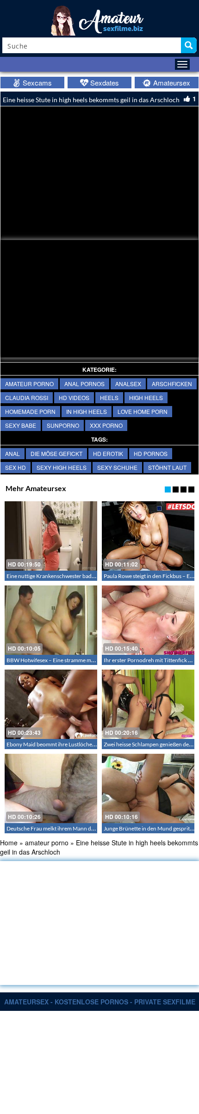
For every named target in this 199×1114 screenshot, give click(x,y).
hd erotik (108, 453)
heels (109, 397)
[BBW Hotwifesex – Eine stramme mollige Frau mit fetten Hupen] (51, 620)
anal (12, 453)
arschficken (172, 384)
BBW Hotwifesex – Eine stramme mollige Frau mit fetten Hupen (82, 660)
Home (9, 842)
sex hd (15, 467)
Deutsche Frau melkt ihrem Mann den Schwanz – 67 (68, 828)
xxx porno (106, 425)
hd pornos (151, 453)
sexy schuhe (117, 467)
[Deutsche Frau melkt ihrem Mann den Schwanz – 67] (51, 788)
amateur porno (29, 384)
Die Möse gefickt (56, 453)
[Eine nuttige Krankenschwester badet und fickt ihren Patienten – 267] (51, 536)
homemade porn (30, 411)
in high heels (86, 411)
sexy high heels (62, 467)
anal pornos (84, 384)
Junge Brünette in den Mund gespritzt (149, 828)
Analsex (128, 384)
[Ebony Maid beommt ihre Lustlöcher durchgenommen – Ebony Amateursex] (51, 704)
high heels (146, 397)
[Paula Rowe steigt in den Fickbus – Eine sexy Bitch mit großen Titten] (148, 536)
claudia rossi (26, 397)
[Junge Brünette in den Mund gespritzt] (148, 788)
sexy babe (20, 425)
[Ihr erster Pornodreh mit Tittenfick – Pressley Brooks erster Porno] (148, 620)
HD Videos (74, 397)
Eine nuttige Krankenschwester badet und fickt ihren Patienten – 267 (88, 575)
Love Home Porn (143, 411)
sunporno (63, 425)
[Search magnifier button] (189, 45)
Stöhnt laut (167, 467)
